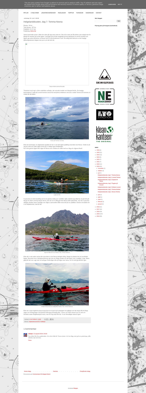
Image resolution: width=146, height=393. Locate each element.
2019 (98, 166)
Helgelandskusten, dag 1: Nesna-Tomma (109, 192)
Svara (29, 340)
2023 (98, 157)
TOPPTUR (71, 13)
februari (100, 201)
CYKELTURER (35, 13)
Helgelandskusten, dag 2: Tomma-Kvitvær (109, 189)
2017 (98, 209)
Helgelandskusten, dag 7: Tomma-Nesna (109, 175)
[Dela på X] (49, 319)
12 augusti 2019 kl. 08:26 (40, 333)
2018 (98, 207)
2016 (98, 211)
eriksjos (30, 333)
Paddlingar (42, 321)
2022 (98, 159)
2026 (98, 150)
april (99, 197)
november (101, 168)
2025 (98, 152)
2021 (98, 161)
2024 (98, 154)
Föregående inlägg (85, 371)
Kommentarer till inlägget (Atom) (41, 374)
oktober (100, 170)
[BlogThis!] (47, 319)
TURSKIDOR (79, 13)
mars (99, 199)
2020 (98, 164)
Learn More (112, 4)
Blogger (76, 388)
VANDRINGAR (90, 13)
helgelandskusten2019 (34, 321)
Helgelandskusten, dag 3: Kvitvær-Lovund (109, 187)
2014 (98, 216)
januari (100, 204)
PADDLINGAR (62, 13)
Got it (120, 4)
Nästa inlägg (27, 371)
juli (99, 173)
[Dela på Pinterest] (53, 319)
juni (99, 194)
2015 (98, 214)
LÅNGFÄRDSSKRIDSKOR (48, 13)
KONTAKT (98, 13)
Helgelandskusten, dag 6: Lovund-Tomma (109, 177)
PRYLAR (26, 13)
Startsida (55, 371)
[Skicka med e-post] (45, 319)
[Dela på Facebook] (51, 319)
